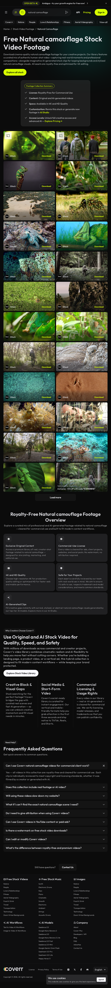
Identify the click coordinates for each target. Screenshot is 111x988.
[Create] (16, 12)
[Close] (106, 3)
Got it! (101, 979)
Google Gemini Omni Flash (49, 948)
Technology (7, 912)
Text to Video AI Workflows (13, 927)
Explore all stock (15, 72)
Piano (41, 894)
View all (103, 22)
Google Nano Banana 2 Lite (49, 938)
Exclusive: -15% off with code (76, 489)
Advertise (77, 945)
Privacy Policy (43, 969)
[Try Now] (87, 3)
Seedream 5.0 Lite (46, 955)
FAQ (75, 941)
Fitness (6, 894)
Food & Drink (8, 901)
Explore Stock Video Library (21, 673)
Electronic (42, 905)
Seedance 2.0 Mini (46, 945)
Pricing (87, 12)
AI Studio (44, 112)
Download (46, 156)
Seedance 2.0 (44, 934)
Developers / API (80, 934)
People (6, 887)
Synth (41, 884)
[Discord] (87, 969)
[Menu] (6, 12)
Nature (6, 884)
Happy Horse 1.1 (44, 958)
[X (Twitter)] (74, 969)
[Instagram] (68, 969)
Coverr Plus (78, 931)
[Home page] (13, 969)
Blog (75, 938)
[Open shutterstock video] (82, 477)
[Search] (22, 12)
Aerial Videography (11, 898)
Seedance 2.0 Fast (46, 941)
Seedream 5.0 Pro (45, 951)
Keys (40, 891)
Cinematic (42, 898)
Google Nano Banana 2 (48, 931)
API (78, 12)
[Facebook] (81, 969)
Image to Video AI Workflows (14, 931)
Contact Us (67, 867)
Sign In (101, 12)
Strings (41, 912)
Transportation (9, 908)
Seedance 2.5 (44, 927)
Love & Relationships (11, 891)
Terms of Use (57, 969)
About (76, 927)
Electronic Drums (45, 887)
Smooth (42, 901)
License (32, 969)
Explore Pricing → (53, 121)
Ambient (42, 908)
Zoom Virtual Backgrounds (13, 915)
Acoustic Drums (45, 915)
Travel (5, 905)
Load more (55, 497)
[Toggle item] (103, 765)
